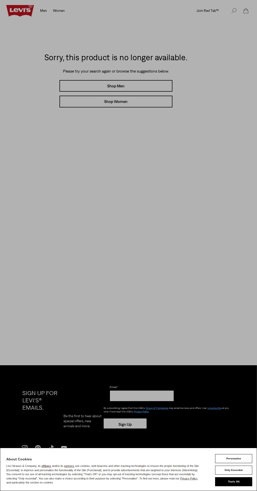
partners (69, 465)
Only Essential (234, 470)
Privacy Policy (188, 478)
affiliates (46, 465)
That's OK (234, 481)
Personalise (233, 458)
